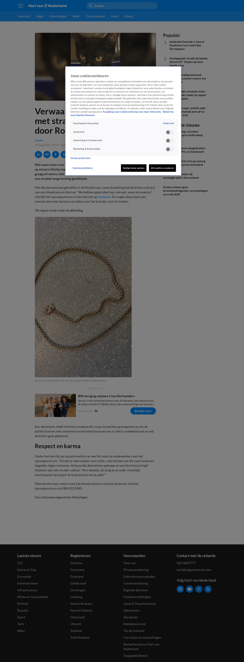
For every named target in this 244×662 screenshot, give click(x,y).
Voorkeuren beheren (83, 168)
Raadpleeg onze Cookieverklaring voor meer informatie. (132, 111)
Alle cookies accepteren (162, 168)
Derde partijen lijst (80, 158)
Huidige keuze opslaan (134, 168)
